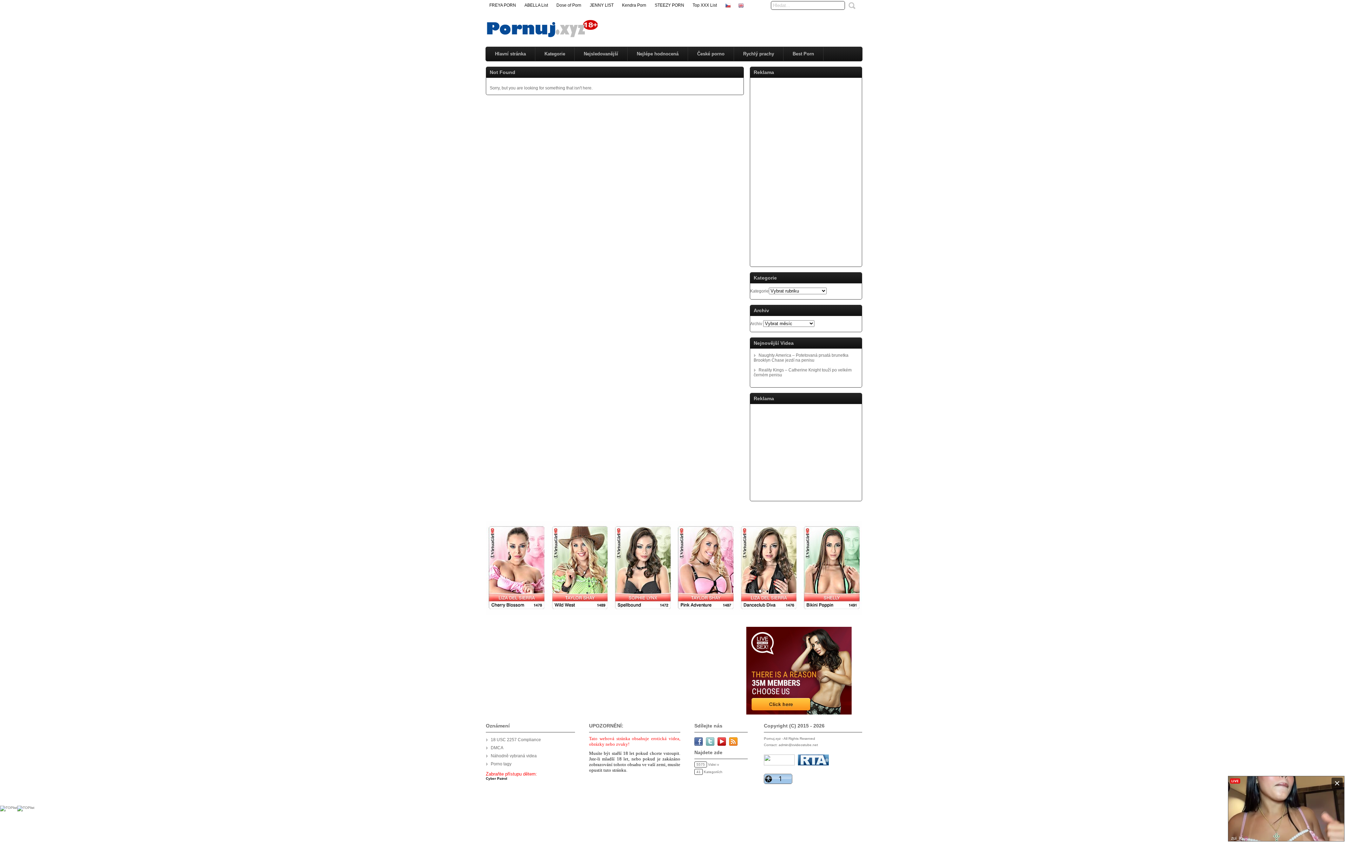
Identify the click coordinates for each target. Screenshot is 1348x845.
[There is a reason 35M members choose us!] (798, 713)
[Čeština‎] (728, 5)
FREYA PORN (502, 5)
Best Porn (803, 53)
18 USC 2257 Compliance (516, 739)
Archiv (756, 323)
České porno (711, 53)
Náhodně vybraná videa (514, 755)
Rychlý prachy (758, 53)
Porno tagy (501, 764)
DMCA (497, 747)
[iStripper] (674, 613)
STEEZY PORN (669, 5)
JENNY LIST (602, 5)
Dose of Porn (568, 5)
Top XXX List (705, 5)
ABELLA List (536, 5)
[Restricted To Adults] (813, 764)
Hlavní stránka (510, 53)
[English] (741, 5)
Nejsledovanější (601, 53)
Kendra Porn (634, 5)
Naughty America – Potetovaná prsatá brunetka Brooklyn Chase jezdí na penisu (801, 358)
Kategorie (554, 53)
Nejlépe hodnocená (658, 53)
